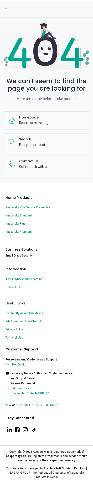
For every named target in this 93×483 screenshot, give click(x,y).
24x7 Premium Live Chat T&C (24, 321)
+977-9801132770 (28, 405)
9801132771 (51, 405)
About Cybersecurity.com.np (23, 279)
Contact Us (12, 287)
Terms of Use (14, 337)
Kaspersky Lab (16, 456)
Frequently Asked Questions (24, 313)
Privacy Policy (14, 329)
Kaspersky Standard (18, 215)
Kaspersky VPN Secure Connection (28, 207)
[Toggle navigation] (6, 9)
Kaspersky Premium (18, 231)
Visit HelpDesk (15, 364)
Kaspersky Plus (15, 223)
